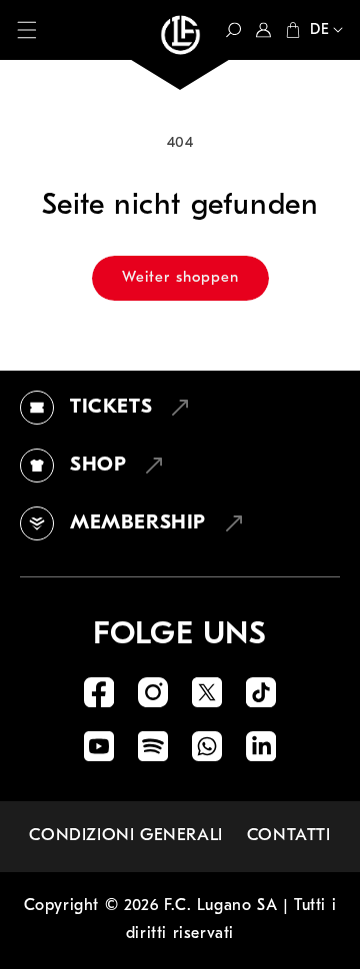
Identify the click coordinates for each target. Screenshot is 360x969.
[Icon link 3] (207, 692)
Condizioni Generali (125, 835)
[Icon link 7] (207, 746)
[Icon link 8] (261, 746)
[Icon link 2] (153, 692)
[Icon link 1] (99, 692)
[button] (27, 30)
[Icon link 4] (261, 692)
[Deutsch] (322, 32)
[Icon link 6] (153, 746)
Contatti (289, 835)
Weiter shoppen (180, 278)
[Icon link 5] (99, 746)
